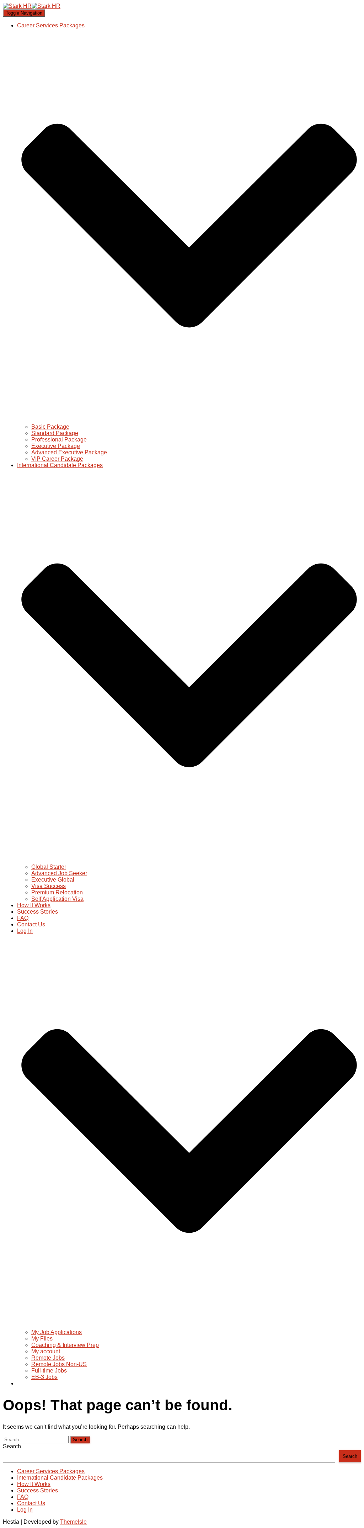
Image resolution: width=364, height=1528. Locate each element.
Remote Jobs (48, 1358)
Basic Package (50, 427)
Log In (25, 1510)
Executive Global (52, 880)
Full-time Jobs (49, 1371)
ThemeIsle (73, 1522)
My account (45, 1351)
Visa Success (48, 886)
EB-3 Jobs (44, 1377)
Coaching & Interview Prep (65, 1345)
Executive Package (55, 446)
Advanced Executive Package (69, 452)
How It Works (33, 905)
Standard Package (54, 433)
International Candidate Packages (60, 1478)
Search (12, 1446)
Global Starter (48, 867)
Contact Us (31, 924)
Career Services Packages (51, 1471)
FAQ (22, 918)
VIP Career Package (57, 459)
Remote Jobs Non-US (59, 1364)
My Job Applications (56, 1332)
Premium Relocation (57, 892)
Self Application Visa (57, 899)
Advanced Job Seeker (59, 873)
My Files (42, 1339)
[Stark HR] (31, 6)
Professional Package (59, 440)
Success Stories (37, 912)
